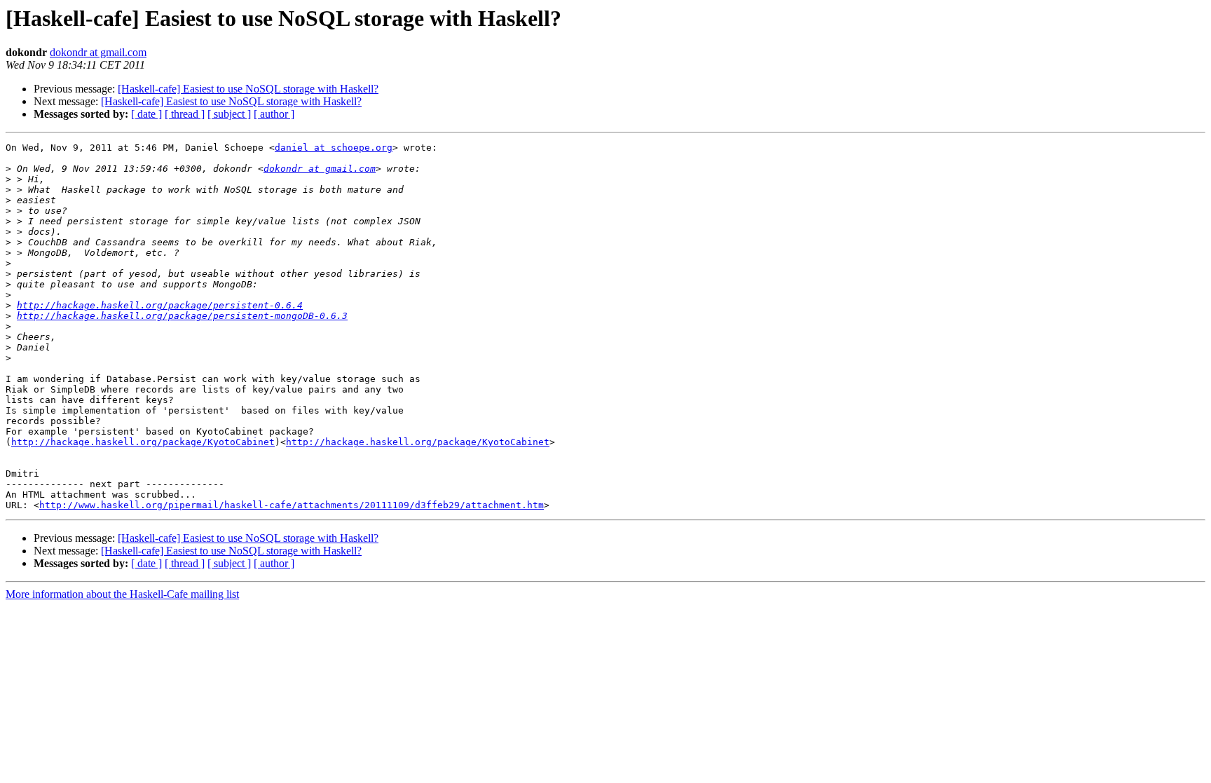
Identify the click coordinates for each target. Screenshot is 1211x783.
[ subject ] (229, 114)
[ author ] (274, 114)
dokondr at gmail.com (98, 52)
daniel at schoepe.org (333, 147)
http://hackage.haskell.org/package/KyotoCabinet (143, 442)
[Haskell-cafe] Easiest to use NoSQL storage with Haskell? (248, 89)
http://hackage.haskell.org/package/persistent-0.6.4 (160, 305)
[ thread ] (185, 114)
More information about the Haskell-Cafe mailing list (122, 594)
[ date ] (146, 114)
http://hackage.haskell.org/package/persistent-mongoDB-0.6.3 (182, 316)
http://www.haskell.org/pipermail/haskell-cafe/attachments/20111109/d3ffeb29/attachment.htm (291, 505)
